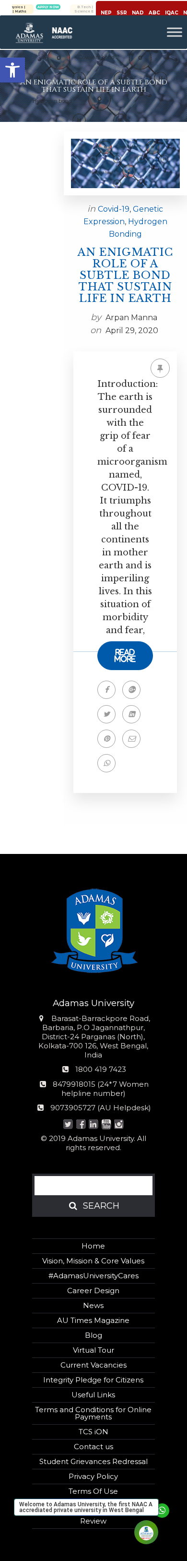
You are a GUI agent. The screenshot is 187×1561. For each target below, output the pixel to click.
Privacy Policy (93, 1476)
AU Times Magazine (93, 1320)
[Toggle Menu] (174, 31)
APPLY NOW (24, 7)
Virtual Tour (93, 1350)
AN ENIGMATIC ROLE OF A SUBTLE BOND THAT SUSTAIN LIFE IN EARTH (125, 276)
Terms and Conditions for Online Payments (93, 1413)
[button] (12, 70)
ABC (154, 13)
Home (93, 1245)
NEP (106, 13)
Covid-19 (113, 209)
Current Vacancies (93, 1364)
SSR (122, 13)
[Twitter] (68, 1124)
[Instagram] (119, 1124)
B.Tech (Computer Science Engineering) (74, 9)
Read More (125, 655)
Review (93, 1520)
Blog (93, 1335)
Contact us (93, 1446)
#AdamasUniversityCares (93, 1275)
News (93, 1305)
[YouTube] (106, 1124)
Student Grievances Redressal (93, 1461)
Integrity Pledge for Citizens (93, 1379)
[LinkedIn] (93, 1124)
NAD (138, 13)
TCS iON (93, 1431)
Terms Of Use (93, 1491)
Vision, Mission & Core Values (93, 1260)
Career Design (93, 1290)
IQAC (171, 13)
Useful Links (93, 1394)
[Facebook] (80, 1124)
